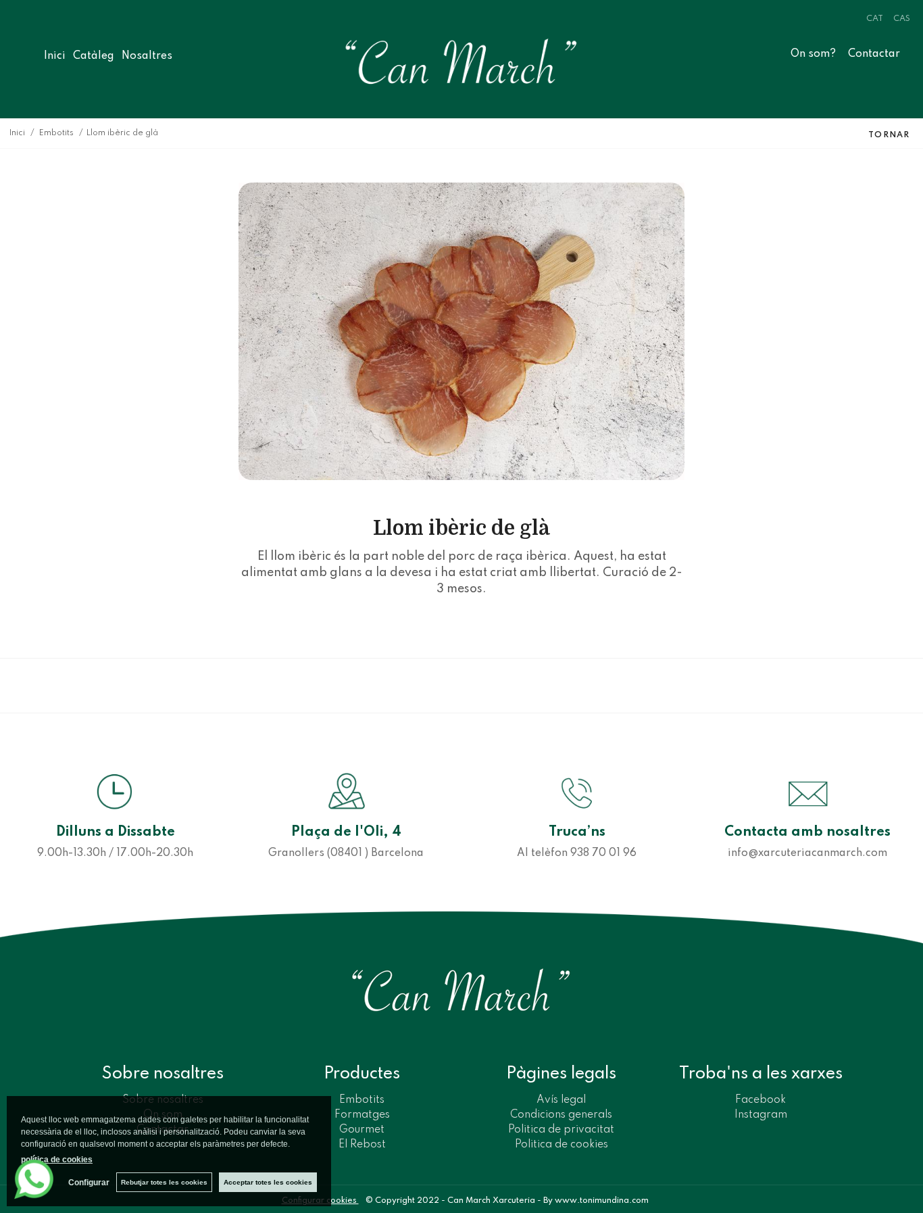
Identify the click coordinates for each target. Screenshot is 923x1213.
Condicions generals (561, 1115)
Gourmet (361, 1129)
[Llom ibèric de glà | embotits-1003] (461, 331)
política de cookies (57, 1159)
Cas (901, 19)
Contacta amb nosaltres (807, 832)
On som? (813, 54)
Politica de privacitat (561, 1129)
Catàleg (93, 56)
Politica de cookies (561, 1144)
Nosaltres (158, 56)
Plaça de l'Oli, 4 (346, 832)
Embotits (361, 1100)
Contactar (874, 54)
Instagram (760, 1115)
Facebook (760, 1100)
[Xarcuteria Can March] (461, 61)
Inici (55, 56)
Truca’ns (577, 832)
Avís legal (561, 1100)
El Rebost (362, 1144)
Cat (874, 19)
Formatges (362, 1115)
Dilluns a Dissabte (115, 832)
